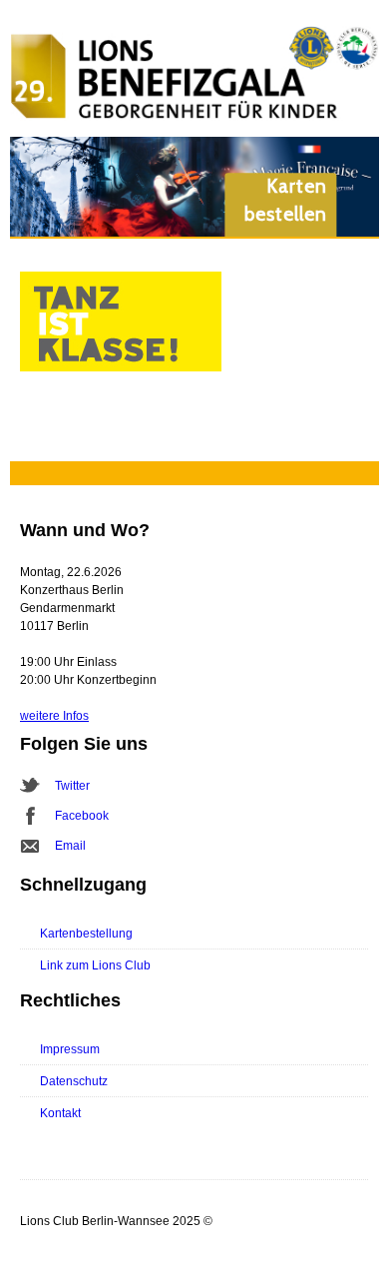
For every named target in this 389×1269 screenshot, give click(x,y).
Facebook (82, 816)
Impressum (70, 1049)
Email (70, 846)
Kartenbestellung (86, 934)
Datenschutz (74, 1081)
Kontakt (60, 1113)
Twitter (72, 786)
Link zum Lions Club (95, 965)
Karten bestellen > (285, 215)
